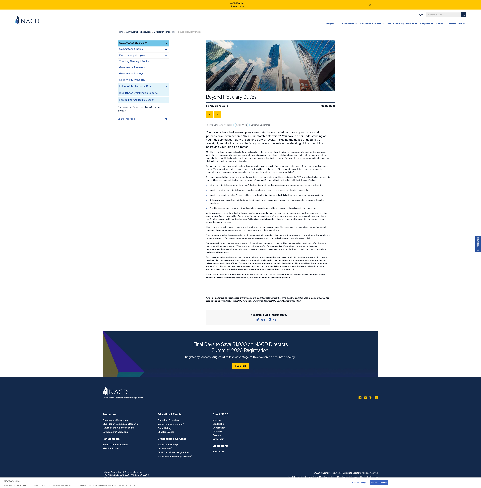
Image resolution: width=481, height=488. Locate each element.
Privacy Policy (311, 477)
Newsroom (218, 439)
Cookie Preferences (369, 477)
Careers (216, 435)
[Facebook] (376, 397)
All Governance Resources (138, 32)
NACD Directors (171, 424)
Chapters (217, 431)
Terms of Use (330, 477)
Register (240, 366)
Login (420, 14)
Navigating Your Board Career (136, 99)
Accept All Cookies (379, 482)
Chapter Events (166, 432)
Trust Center (293, 477)
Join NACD (218, 451)
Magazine (115, 432)
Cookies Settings (359, 482)
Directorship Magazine (164, 32)
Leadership (218, 423)
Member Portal (110, 448)
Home (120, 32)
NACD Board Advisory (175, 456)
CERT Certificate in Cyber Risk (174, 452)
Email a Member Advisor (115, 444)
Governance (219, 427)
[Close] (477, 482)
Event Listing (164, 428)
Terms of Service (349, 477)
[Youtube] (365, 397)
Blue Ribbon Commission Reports (138, 92)
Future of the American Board (136, 86)
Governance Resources (115, 420)
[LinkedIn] (360, 397)
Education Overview (168, 420)
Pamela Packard (218, 106)
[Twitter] (371, 397)
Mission (216, 420)
